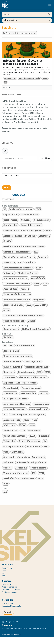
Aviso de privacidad (9, 587)
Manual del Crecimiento (11, 606)
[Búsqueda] (49, 14)
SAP (3, 573)
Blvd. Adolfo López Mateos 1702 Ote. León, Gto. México (24, 628)
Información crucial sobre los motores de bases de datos (23, 62)
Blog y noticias (8, 603)
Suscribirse (44, 158)
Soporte (8, 612)
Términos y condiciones (11, 590)
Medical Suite (7, 568)
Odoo (4, 571)
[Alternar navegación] (49, 4)
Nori (3, 576)
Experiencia (6, 584)
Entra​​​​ (6, 187)
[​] (3, 621)
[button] (27, 20)
